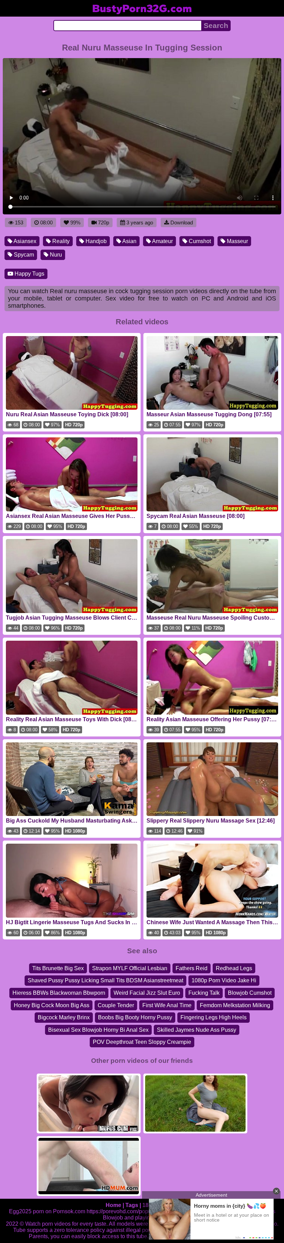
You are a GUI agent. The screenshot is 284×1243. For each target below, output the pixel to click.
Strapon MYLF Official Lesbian (129, 968)
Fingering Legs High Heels (213, 1017)
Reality (60, 241)
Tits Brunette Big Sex (58, 968)
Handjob (95, 241)
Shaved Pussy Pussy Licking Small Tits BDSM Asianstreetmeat (105, 980)
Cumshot (199, 241)
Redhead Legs (234, 968)
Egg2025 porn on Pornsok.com (47, 1211)
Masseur (236, 241)
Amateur (162, 241)
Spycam (23, 255)
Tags (131, 1205)
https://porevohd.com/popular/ (123, 1211)
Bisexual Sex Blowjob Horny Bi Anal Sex (98, 1030)
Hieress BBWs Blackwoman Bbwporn (58, 993)
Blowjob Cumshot (250, 993)
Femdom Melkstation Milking (235, 1005)
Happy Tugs (28, 274)
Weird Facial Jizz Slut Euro (147, 993)
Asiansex (24, 241)
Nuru (55, 255)
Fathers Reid (191, 968)
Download (181, 222)
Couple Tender (116, 1005)
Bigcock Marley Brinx (64, 1017)
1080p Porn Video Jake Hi (224, 980)
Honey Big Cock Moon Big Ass (51, 1005)
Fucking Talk (204, 993)
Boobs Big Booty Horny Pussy (135, 1017)
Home (113, 1205)
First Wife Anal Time (167, 1005)
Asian (128, 241)
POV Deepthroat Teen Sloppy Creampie (142, 1042)
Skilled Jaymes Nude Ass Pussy (196, 1030)
